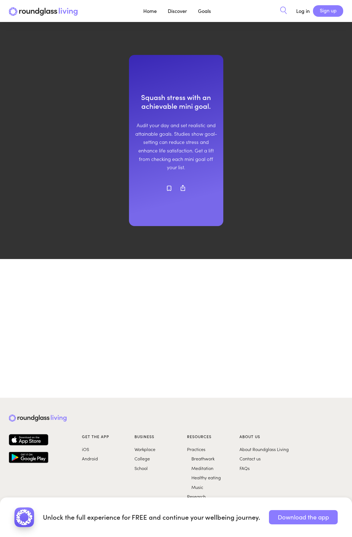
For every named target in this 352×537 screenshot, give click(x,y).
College (142, 458)
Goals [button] (204, 11)
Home (150, 11)
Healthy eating (206, 477)
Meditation (202, 468)
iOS (85, 449)
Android (90, 458)
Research (196, 496)
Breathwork (203, 458)
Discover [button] (177, 11)
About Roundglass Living (264, 449)
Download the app (303, 517)
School (141, 468)
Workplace (144, 449)
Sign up (328, 10)
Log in (303, 11)
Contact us (250, 458)
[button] (283, 11)
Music (197, 487)
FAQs (245, 468)
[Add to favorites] (169, 188)
